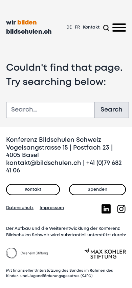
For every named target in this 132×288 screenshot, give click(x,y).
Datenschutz (20, 208)
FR (77, 27)
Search (112, 110)
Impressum (52, 208)
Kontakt (91, 27)
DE (69, 27)
